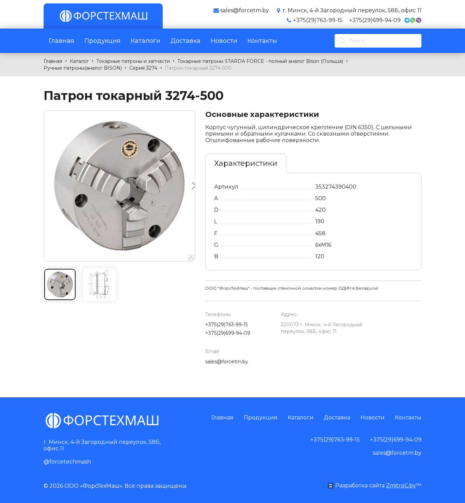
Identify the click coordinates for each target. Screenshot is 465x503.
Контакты (262, 41)
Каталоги (145, 41)
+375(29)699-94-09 (375, 20)
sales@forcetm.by (226, 362)
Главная (61, 41)
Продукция (102, 41)
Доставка (186, 41)
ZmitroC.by (401, 485)
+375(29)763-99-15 (317, 20)
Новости (224, 41)
